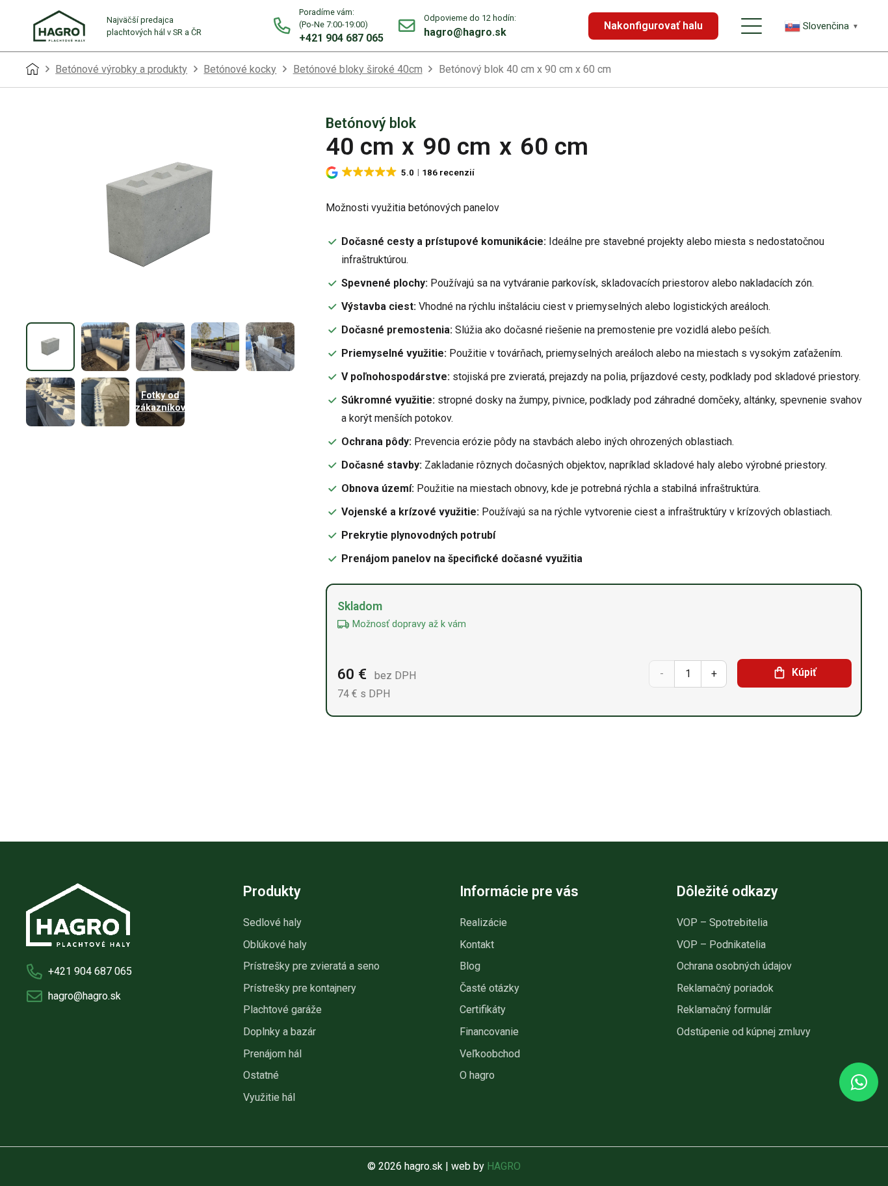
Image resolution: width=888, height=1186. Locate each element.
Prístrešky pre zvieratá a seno (311, 966)
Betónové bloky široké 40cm (358, 69)
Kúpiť (804, 672)
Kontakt (477, 944)
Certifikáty (483, 1009)
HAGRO (504, 1166)
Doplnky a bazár (279, 1031)
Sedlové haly (272, 922)
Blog (470, 966)
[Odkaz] (329, 26)
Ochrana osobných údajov (734, 966)
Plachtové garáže (282, 1009)
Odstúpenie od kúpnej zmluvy (744, 1031)
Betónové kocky (239, 69)
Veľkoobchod (490, 1054)
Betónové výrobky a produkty (121, 69)
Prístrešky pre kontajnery (299, 988)
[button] (751, 26)
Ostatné (261, 1075)
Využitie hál (269, 1097)
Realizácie (483, 922)
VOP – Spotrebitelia (722, 922)
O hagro (477, 1075)
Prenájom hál (272, 1054)
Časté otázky (489, 988)
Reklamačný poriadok (725, 988)
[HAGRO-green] (59, 26)
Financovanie (489, 1031)
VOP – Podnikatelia (721, 944)
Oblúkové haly (275, 944)
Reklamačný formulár (724, 1009)
